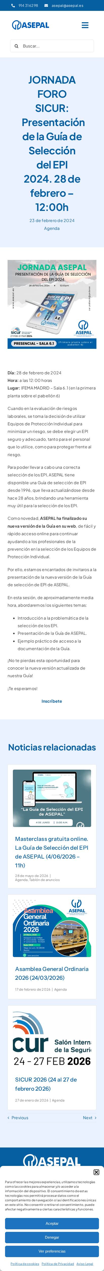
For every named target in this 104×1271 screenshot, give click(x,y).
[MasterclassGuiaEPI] (52, 771)
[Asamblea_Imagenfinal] (52, 901)
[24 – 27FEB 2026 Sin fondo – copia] (52, 1012)
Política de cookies (25, 1264)
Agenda (52, 228)
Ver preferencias (52, 1251)
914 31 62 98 (28, 5)
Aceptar (52, 1223)
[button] (96, 1172)
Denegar (52, 1237)
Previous (20, 1117)
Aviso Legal (84, 1264)
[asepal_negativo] (52, 1154)
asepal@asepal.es (67, 5)
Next (87, 1117)
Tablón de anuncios (44, 880)
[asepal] (30, 21)
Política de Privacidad (58, 1264)
